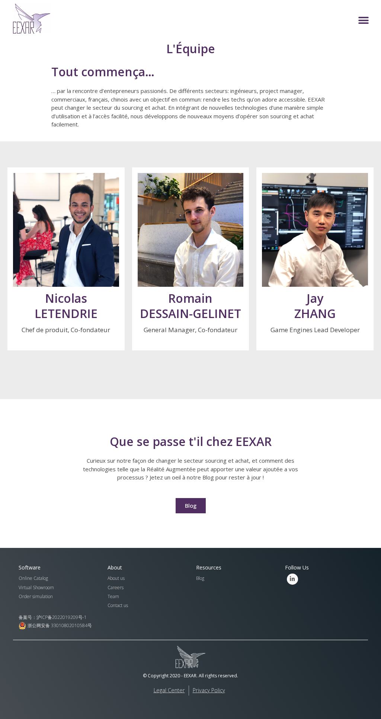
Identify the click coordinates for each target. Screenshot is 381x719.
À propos (66, 249)
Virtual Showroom (36, 587)
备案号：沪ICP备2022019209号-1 (53, 617)
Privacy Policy (209, 690)
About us (116, 578)
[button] (363, 20)
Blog (200, 578)
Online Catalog (33, 578)
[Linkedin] (292, 579)
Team (113, 596)
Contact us (118, 605)
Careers (116, 587)
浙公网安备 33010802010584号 (60, 625)
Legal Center (169, 690)
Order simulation (36, 596)
